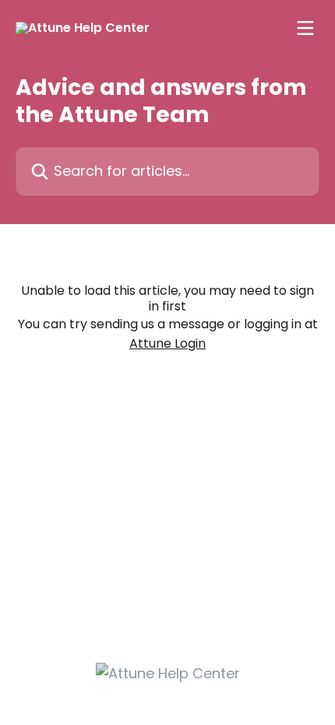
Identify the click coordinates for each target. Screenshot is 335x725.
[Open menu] (305, 28)
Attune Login (167, 343)
